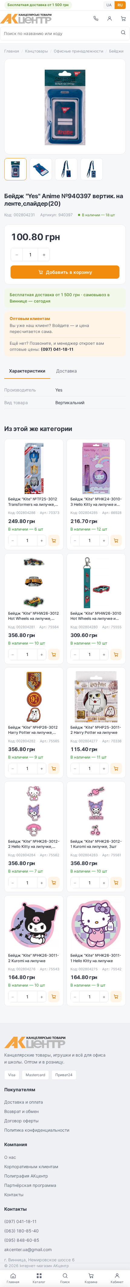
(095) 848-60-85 (21, 1240)
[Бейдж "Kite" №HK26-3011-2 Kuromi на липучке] (34, 924)
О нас (10, 1157)
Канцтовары (36, 51)
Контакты (14, 1194)
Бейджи (116, 51)
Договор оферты (21, 1120)
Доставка (66, 371)
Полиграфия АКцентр (26, 1175)
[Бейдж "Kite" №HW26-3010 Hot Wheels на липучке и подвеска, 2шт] (96, 582)
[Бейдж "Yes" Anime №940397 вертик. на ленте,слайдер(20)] (15, 169)
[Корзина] (123, 19)
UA (109, 5)
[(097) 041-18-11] (95, 19)
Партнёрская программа (30, 1185)
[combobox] (58, 33)
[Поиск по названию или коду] (123, 33)
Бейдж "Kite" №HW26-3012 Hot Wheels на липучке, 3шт (33, 618)
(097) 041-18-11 (57, 349)
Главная (11, 51)
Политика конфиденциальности (36, 1130)
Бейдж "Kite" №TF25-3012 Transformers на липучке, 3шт (32, 504)
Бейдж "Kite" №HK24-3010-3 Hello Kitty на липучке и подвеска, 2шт (96, 504)
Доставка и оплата (23, 1102)
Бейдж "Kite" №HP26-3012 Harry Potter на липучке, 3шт (33, 732)
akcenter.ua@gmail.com (28, 1249)
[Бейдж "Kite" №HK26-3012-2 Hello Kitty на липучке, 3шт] (34, 810)
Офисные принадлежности (78, 51)
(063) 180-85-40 (21, 1230)
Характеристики (27, 371)
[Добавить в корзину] (54, 540)
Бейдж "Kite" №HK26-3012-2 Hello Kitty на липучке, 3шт (34, 846)
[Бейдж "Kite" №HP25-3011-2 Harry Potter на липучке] (96, 696)
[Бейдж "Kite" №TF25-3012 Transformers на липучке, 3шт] (34, 468)
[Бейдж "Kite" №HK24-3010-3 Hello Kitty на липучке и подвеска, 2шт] (96, 468)
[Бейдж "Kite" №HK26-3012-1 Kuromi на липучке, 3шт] (96, 810)
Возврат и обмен (21, 1111)
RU (120, 5)
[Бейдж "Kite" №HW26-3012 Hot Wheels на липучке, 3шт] (34, 582)
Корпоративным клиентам (31, 1166)
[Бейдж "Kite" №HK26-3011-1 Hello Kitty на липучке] (96, 924)
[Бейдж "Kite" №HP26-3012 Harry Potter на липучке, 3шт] (34, 696)
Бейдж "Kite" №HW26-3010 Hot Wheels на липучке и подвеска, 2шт (95, 618)
